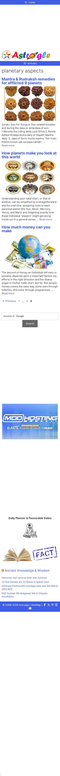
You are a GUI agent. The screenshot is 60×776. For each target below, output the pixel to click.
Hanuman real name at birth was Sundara (24, 577)
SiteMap (36, 604)
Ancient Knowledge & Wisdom (27, 570)
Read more (8, 145)
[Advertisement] (26, 26)
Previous (9, 301)
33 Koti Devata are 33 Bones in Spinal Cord (25, 581)
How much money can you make (26, 229)
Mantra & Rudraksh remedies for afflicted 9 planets (28, 81)
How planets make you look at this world (29, 155)
